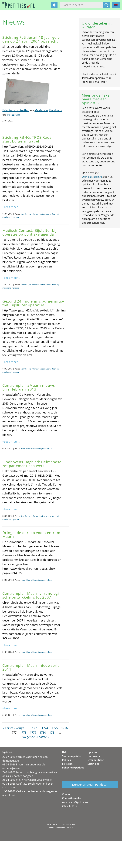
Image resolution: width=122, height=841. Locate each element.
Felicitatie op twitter (15, 110)
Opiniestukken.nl (92, 177)
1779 (33, 732)
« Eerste (8, 728)
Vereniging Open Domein (61, 827)
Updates (92, 752)
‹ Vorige (19, 728)
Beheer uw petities (73, 767)
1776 (64, 728)
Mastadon (41, 110)
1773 (35, 728)
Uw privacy (94, 756)
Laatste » (43, 737)
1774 (45, 728)
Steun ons (93, 763)
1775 (54, 728)
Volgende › (29, 737)
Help (64, 752)
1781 (52, 732)
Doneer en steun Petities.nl (90, 784)
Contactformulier (72, 798)
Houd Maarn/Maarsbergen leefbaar (36, 448)
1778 (23, 732)
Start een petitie (71, 756)
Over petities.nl (96, 759)
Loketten (67, 763)
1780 (43, 732)
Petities (66, 759)
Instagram (13, 115)
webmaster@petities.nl (75, 802)
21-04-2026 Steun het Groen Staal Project (27, 780)
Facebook (55, 110)
